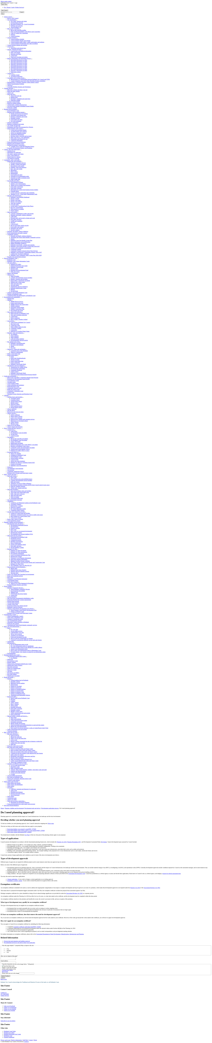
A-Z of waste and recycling (18, 765)
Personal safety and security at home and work (23, 218)
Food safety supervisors (17, 186)
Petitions (13, 34)
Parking (9, 678)
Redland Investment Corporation (15, 145)
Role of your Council (12, 18)
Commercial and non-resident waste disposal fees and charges (27, 753)
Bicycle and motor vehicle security (20, 225)
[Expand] (25, 78)
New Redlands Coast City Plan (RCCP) (21, 565)
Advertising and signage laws (18, 48)
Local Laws (10, 46)
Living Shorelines (12, 596)
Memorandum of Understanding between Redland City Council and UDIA (30, 79)
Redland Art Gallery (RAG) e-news (20, 450)
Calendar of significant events (15, 619)
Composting (14, 330)
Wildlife (9, 300)
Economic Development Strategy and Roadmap (19, 148)
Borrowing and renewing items (15, 412)
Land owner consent (16, 517)
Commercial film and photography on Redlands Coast (21, 295)
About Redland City (16, 27)
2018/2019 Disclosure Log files (19, 67)
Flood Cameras (15, 210)
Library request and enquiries (15, 426)
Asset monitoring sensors (13, 520)
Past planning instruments (17, 553)
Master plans (14, 568)
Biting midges (14, 172)
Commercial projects (16, 540)
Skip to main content (6, 1)
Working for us (11, 151)
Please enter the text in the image (10, 973)
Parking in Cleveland (16, 686)
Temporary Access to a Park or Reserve (21, 483)
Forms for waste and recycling (15, 746)
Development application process (19, 525)
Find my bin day (15, 735)
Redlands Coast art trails (17, 267)
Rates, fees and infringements (11, 626)
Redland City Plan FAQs (17, 564)
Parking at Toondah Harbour (18, 689)
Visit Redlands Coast (16, 456)
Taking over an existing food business (20, 185)
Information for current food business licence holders (24, 189)
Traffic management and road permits (20, 713)
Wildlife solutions (15, 306)
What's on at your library (13, 425)
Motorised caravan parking (18, 683)
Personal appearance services (18, 163)
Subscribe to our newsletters (8, 1021)
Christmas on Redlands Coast (18, 455)
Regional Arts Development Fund (19, 270)
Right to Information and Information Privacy (19, 58)
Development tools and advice (15, 523)
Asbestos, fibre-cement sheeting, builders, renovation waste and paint (29, 769)
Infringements (10, 643)
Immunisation (14, 173)
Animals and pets (8, 88)
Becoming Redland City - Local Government (22, 24)
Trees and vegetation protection (19, 315)
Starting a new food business (18, 183)
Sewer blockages (15, 795)
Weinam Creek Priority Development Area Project (20, 608)
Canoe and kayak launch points (19, 720)
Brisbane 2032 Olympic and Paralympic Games (19, 473)
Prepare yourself (15, 198)
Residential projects (16, 538)
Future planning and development (16, 567)
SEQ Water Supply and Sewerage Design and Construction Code (28, 562)
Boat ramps (14, 717)
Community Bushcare (16, 370)
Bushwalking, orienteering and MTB (20, 280)
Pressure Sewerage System (18, 793)
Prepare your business (16, 201)
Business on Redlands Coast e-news (20, 446)
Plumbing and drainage (17, 541)
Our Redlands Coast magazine (15, 468)
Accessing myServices (16, 76)
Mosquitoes (14, 170)
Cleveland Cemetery (16, 504)
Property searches (15, 528)
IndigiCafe (10, 659)
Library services (11, 413)
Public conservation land (13, 353)
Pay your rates (14, 629)
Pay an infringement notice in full (19, 644)
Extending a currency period (14, 880)
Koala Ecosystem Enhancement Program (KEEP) (24, 374)
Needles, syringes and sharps (18, 164)
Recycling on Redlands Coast (15, 777)
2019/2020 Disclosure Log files (19, 66)
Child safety (14, 216)
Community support (12, 234)
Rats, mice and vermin (16, 169)
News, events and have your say (12, 428)
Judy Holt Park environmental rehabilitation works (20, 598)
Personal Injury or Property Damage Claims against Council (23, 82)
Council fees (14, 55)
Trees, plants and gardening (14, 312)
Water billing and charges (14, 783)
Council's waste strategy (13, 780)
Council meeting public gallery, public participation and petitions (27, 42)
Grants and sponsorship (10, 376)
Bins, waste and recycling (10, 732)
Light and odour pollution (17, 339)
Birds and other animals (13, 91)
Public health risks (15, 179)
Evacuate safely (15, 204)
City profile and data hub (13, 125)
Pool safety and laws (16, 219)
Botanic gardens (11, 662)
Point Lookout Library (16, 406)
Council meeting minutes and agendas (20, 40)
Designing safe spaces (16, 228)
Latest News (14, 431)
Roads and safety (11, 696)
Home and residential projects (15, 576)
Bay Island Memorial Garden (18, 508)
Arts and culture (11, 262)
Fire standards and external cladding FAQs (22, 534)
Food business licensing (17, 182)
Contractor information (17, 140)
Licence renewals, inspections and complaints (22, 192)
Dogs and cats (11, 94)
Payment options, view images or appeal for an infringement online (28, 652)
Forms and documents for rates (19, 637)
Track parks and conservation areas (20, 492)
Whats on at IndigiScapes (14, 668)
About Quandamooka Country (15, 616)
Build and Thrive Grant (13, 389)
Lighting (13, 701)
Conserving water (15, 325)
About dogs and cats (16, 95)
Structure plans (14, 573)
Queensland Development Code (19, 537)
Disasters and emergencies (14, 195)
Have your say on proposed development (21, 531)
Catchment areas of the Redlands (19, 350)
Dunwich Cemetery (16, 507)
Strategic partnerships (12, 122)
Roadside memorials (16, 707)
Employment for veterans (13, 157)
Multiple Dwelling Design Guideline (20, 561)
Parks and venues (11, 476)
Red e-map (10, 577)
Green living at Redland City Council (20, 322)
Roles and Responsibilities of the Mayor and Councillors (25, 31)
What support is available (17, 209)
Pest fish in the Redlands (17, 344)
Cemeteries (10, 501)
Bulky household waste (17, 768)
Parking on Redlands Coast (14, 294)
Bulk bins (13, 744)
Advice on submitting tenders (18, 133)
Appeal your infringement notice (19, 649)
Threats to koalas (15, 359)
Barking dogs (14, 97)
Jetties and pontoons (16, 719)
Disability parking (15, 681)
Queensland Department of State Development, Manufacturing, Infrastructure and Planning (60, 934)
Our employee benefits (13, 158)
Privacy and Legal (5, 1040)
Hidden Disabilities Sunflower (18, 243)
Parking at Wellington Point (18, 693)
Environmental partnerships (18, 368)
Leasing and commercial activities (16, 511)
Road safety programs (16, 708)
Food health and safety (16, 119)
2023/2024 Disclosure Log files (19, 60)
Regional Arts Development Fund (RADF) (18, 379)
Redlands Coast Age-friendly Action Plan (21, 240)
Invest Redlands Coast (13, 110)
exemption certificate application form (27, 927)
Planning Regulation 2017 (74, 842)
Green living (10, 321)
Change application (12, 879)
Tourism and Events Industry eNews (20, 449)
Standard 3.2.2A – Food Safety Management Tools (24, 194)
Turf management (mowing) (14, 500)
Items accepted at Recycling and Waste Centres (23, 750)
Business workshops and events (19, 116)
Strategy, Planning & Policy (14, 49)
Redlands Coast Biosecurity (18, 343)
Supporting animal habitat (17, 307)
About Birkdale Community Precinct (20, 589)
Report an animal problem (14, 103)
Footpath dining (15, 191)
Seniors (12, 239)
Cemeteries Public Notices (17, 510)
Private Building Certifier (17, 547)
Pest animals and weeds (17, 310)
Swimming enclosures (16, 722)
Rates (8, 628)
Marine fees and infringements (18, 726)
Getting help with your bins (18, 743)
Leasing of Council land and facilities (20, 513)
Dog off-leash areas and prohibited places (21, 479)
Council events (14, 459)
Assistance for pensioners (17, 635)
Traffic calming (15, 702)
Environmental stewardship (18, 590)
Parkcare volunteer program (18, 486)
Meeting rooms (14, 424)
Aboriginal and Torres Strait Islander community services (25, 237)
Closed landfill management (14, 775)
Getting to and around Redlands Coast (17, 292)
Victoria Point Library (16, 401)
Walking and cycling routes (18, 282)
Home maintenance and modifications (20, 242)
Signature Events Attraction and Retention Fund (19, 394)
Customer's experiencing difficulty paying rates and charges (26, 640)
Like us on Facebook (9, 1006)
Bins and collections (12, 734)
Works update (14, 705)
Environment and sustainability (12, 297)
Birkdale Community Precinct (15, 588)
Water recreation (15, 276)
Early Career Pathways (13, 155)
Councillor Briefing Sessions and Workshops (19, 87)
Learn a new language (16, 418)
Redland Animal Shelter (13, 101)
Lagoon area (14, 595)
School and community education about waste (19, 778)
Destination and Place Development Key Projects (20, 127)
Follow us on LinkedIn (10, 1009)
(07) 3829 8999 (5, 994)
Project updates (8, 586)
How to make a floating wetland (19, 319)
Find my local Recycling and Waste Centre (22, 749)
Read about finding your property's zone (21, 829)
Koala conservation (12, 355)
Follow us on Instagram (10, 1007)
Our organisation (11, 19)
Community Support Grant (14, 388)
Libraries (6, 395)
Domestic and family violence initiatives (21, 215)
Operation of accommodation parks (20, 176)
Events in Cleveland (16, 464)
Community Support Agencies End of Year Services (24, 251)
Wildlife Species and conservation (19, 304)
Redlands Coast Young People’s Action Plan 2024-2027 (25, 246)
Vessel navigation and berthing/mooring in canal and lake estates (27, 725)
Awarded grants (11, 382)
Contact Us (10, 73)
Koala (12, 356)
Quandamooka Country (10, 614)
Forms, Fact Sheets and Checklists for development (20, 574)
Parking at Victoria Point (17, 690)
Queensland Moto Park (17, 498)
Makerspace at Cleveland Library (19, 421)
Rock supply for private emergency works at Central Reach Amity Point (29, 728)
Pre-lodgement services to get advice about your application (19, 942)
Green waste (14, 740)
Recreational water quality (17, 166)
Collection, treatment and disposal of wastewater (23, 789)
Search (2, 12)
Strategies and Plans (16, 54)
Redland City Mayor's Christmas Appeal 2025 (23, 462)
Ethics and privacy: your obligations (20, 137)
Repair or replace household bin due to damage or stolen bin (26, 741)
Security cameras (15, 230)
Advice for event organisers (18, 461)
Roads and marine (8, 677)
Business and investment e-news (15, 143)
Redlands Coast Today (10, 1031)
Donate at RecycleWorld (17, 757)
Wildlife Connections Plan (17, 309)
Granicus (26, 1041)
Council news (10, 429)
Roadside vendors (15, 118)
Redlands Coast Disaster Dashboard (20, 197)
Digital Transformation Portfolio (15, 84)
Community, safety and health (12, 160)
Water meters (10, 796)
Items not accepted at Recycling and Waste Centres (24, 752)
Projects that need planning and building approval (17, 941)
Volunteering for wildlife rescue (19, 367)
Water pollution (15, 337)
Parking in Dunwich (16, 687)
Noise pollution (15, 336)
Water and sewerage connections (15, 801)
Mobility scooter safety (17, 711)
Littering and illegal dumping (18, 771)
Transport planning (12, 731)
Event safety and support (17, 227)
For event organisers (16, 121)
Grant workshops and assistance (15, 385)
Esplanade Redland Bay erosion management (19, 599)
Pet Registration (11, 653)
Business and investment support (15, 112)
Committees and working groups (15, 78)
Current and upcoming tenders (18, 130)
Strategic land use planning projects (20, 571)
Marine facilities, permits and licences (17, 716)
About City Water (12, 799)
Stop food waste (15, 324)
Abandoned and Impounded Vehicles (20, 695)
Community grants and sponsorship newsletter (23, 447)
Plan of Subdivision (16, 543)
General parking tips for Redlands (19, 680)
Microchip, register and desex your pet (17, 90)
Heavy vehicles (15, 704)
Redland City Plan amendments (19, 552)
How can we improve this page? (9, 956)
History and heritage (12, 273)
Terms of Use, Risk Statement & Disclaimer (22, 583)
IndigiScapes (10, 298)
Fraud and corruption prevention (19, 57)
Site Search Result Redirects (11, 805)
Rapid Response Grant (13, 386)
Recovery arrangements (17, 207)
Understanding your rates (17, 632)
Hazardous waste (15, 766)
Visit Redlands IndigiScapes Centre (16, 656)
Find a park (14, 477)
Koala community (15, 362)
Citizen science (14, 371)
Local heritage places (12, 580)
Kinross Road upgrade (13, 601)
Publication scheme (16, 72)
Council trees (14, 316)
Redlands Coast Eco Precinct (14, 607)
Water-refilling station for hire (18, 327)
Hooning (13, 222)
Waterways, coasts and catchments (16, 349)
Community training (16, 249)
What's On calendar (16, 453)
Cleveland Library (15, 398)
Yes (8, 949)
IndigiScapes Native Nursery (14, 665)
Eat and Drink (14, 291)
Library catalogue (11, 409)
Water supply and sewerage (11, 781)
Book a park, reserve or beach (15, 519)
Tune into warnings (16, 203)
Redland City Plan (12, 549)
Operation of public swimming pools (20, 177)
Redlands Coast (11, 260)
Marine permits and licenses (18, 723)
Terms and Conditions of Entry (19, 762)
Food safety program (16, 188)
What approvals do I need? (14, 535)
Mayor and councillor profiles (18, 30)
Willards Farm (14, 592)
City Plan (27, 835)
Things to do (10, 274)
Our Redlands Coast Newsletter (19, 440)
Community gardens (16, 328)
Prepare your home (16, 200)
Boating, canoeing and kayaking (19, 279)
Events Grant (10, 392)
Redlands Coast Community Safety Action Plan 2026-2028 (26, 255)
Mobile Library (15, 403)
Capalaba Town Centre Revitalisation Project (22, 146)
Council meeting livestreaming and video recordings (24, 43)
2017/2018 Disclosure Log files (19, 69)
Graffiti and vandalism (16, 221)
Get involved (10, 470)
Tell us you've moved (16, 634)
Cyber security (14, 224)
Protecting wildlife (15, 100)
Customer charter (15, 75)
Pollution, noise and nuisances (18, 167)
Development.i (14, 526)
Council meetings (11, 37)
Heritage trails (14, 268)
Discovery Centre (11, 670)
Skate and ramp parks (16, 283)
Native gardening (15, 318)
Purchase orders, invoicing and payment (21, 136)
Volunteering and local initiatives (19, 286)
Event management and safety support (17, 233)
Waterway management (17, 352)
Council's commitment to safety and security (22, 213)
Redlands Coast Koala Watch (18, 364)
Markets (13, 289)
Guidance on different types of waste (16, 763)
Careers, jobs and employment (12, 149)
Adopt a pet (10, 93)
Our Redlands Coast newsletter (19, 432)
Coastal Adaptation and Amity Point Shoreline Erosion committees (28, 81)
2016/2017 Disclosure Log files (19, 70)
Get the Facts (14, 434)
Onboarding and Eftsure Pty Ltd (19, 139)
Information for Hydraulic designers (20, 802)
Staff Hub (25, 1040)
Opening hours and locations (14, 397)
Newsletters (10, 437)
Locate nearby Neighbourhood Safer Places (22, 206)
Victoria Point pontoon (13, 602)
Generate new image (7, 970)
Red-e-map (13, 529)
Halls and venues (15, 271)
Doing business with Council (14, 128)
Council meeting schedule (17, 39)
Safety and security (12, 212)
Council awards (15, 435)
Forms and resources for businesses (16, 142)
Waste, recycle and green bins (18, 738)
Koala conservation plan (17, 303)
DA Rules (103, 842)
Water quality (10, 786)
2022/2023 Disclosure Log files (19, 61)
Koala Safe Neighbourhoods (18, 358)
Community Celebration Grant (15, 391)
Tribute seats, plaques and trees (19, 488)
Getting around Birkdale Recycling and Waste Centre (24, 760)
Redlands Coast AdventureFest (19, 465)
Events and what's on (12, 452)
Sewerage (9, 787)
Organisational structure (17, 22)
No (8, 952)
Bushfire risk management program (16, 257)
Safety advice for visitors (17, 754)
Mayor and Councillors (13, 28)
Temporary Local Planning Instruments (21, 558)
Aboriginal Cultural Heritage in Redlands (18, 622)
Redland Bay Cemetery (17, 506)
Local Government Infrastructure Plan (20, 555)
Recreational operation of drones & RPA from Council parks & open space (30, 485)
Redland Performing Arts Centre (19, 265)
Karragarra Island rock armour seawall (17, 605)
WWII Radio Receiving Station (19, 593)
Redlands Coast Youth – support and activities (23, 245)
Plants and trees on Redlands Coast (20, 313)
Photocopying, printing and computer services (23, 419)
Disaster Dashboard (9, 1037)
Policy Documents (15, 52)
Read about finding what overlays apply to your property (26, 830)
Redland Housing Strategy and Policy (17, 585)
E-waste (13, 774)
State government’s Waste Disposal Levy (21, 759)
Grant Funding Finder (13, 383)
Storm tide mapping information (19, 559)
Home (2, 808)
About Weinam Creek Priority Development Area (23, 610)
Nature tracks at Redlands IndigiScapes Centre (19, 664)
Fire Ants (13, 347)
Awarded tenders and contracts (19, 131)
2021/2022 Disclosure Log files (19, 63)
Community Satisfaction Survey (15, 471)
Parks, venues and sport (10, 474)
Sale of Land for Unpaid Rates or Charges (22, 638)
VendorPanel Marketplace (17, 134)
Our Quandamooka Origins (14, 620)
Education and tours (12, 667)
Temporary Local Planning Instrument (17, 579)
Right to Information (16, 1040)
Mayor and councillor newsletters (19, 438)
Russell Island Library (16, 407)
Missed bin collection (16, 737)
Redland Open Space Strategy (18, 570)
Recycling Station (12, 674)
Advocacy (10, 85)
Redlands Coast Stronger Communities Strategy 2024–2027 (26, 252)
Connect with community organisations (21, 248)
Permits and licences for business (19, 113)
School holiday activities (17, 458)
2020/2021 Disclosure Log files (19, 64)
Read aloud (5, 971)
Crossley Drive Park (12, 604)
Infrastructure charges (16, 532)
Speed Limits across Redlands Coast (20, 698)
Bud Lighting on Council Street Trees (20, 516)
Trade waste (14, 790)
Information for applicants (14, 152)
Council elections (15, 36)
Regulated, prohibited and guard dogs (20, 98)
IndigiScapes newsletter (17, 443)
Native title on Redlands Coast (15, 617)
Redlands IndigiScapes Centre (18, 288)
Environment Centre (12, 661)
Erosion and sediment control (18, 544)
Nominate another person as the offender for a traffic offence (26, 647)
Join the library (11, 410)
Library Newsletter (15, 441)
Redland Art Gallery (16, 264)
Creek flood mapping (12, 582)
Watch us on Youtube (9, 1010)
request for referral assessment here (171, 873)
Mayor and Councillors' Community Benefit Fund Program (22, 377)
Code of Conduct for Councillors (19, 33)
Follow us (10, 467)
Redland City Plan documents (18, 550)
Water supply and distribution (15, 784)
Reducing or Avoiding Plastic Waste (20, 331)
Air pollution (14, 334)
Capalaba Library (15, 400)
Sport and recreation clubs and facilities (21, 491)
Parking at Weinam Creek (17, 611)
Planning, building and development (13, 522)
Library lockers (15, 422)
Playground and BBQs (13, 672)
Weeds (12, 346)
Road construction (15, 714)
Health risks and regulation (14, 161)
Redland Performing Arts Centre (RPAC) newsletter (24, 444)
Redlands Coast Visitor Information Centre (18, 261)
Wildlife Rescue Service (17, 301)
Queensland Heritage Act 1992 (74, 893)
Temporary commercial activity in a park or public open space (27, 514)
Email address (4, 961)
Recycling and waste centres (14, 747)
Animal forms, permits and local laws (17, 104)
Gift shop (9, 671)
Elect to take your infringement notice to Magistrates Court (26, 650)
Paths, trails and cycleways (18, 494)
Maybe (9, 950)
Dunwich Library (15, 404)
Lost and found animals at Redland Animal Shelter (20, 106)
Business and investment (10, 109)
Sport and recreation (12, 489)
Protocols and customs (13, 623)
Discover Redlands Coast (10, 258)
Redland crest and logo (17, 25)
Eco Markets (14, 658)
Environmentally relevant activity (19, 340)
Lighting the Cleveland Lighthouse (20, 254)
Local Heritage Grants (13, 380)
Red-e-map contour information (19, 832)
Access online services (16, 631)
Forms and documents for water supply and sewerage (21, 804)
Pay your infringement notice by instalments (22, 646)
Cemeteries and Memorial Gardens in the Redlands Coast (25, 503)
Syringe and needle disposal (18, 772)
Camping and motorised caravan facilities (21, 277)
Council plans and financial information (21, 51)
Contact (31, 1040)
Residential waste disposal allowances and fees (23, 756)
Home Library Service (16, 416)
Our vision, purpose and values (19, 21)
